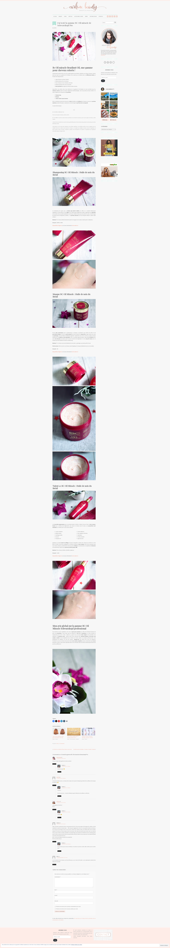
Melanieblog (59, 757)
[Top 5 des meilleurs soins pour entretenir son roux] (59, 731)
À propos (101, 16)
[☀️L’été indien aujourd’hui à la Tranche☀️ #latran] (105, 96)
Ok (103, 80)
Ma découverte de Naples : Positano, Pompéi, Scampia (84, 749)
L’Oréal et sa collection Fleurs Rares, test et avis (62, 749)
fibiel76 (58, 777)
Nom (56, 889)
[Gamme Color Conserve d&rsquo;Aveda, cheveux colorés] (88, 731)
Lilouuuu (58, 801)
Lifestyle (70, 16)
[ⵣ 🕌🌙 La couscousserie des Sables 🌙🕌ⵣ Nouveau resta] (114, 114)
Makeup (60, 16)
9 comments (62, 743)
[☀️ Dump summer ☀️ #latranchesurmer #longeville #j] (114, 105)
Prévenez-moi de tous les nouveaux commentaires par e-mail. (68, 906)
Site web (56, 901)
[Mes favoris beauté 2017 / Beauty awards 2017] (73, 731)
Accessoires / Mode (78, 16)
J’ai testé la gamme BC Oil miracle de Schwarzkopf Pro (74, 24)
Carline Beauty (60, 946)
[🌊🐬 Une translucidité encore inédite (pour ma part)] (114, 96)
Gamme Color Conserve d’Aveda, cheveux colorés (87, 737)
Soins (65, 16)
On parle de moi (93, 16)
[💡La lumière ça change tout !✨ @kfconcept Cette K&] (105, 105)
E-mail (56, 895)
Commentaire (58, 876)
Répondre (59, 771)
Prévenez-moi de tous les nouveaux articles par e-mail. (67, 908)
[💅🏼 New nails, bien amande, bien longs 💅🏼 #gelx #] (105, 114)
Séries (86, 16)
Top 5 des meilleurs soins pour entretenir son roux (58, 737)
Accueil (55, 16)
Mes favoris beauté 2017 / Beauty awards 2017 (73, 737)
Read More (103, 55)
